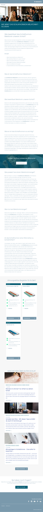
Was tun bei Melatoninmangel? (13, 64)
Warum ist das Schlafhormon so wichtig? (15, 60)
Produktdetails (11, 318)
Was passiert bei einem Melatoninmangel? (16, 62)
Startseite (3, 4)
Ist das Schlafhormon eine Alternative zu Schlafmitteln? (19, 65)
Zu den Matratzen (21, 163)
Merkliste (10, 308)
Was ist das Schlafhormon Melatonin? (15, 57)
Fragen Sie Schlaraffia (21, 487)
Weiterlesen (8, 400)
